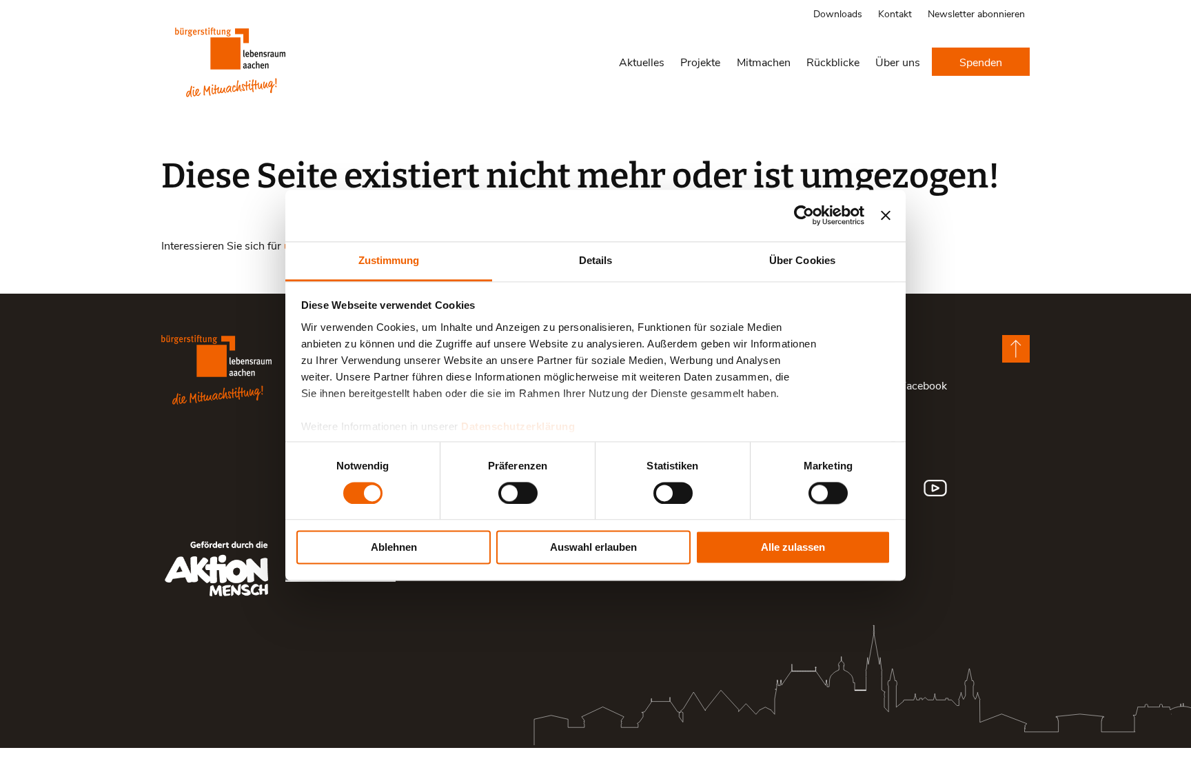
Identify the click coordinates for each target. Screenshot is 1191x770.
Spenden (980, 61)
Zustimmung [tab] (389, 260)
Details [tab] (596, 260)
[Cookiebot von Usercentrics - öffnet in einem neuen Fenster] (804, 215)
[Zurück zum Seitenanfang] (1016, 349)
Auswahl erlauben (593, 548)
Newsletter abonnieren (976, 13)
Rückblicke (832, 61)
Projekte (700, 61)
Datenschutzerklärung (518, 426)
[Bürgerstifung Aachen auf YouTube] (935, 488)
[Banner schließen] (885, 215)
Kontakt (895, 13)
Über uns (897, 61)
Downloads (837, 13)
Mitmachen (764, 61)
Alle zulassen (793, 548)
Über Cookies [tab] (802, 260)
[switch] (518, 493)
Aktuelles (641, 61)
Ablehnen (394, 548)
